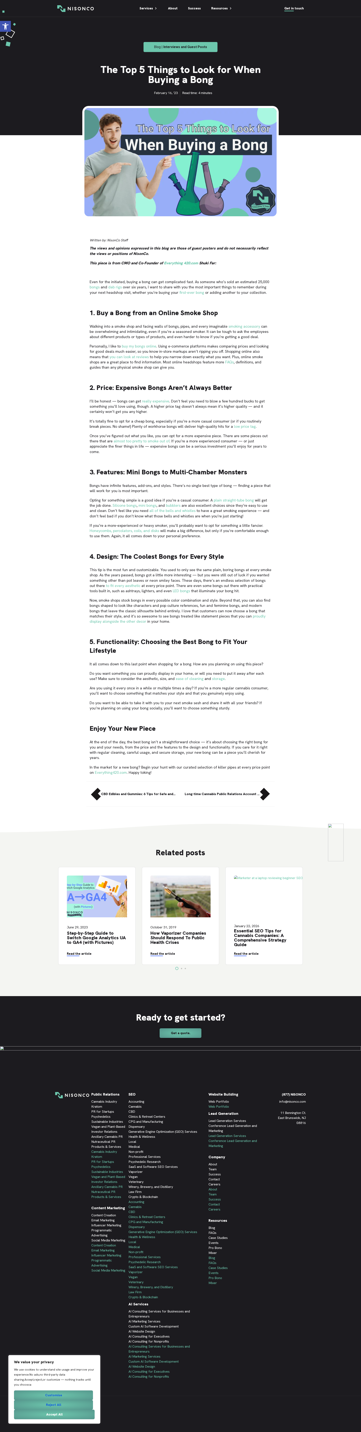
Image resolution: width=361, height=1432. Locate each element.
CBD (131, 1111)
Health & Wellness (141, 1136)
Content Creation (103, 1215)
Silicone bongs (125, 505)
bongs (95, 287)
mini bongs (147, 505)
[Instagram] (304, 1138)
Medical (134, 1146)
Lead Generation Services (227, 1121)
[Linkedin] (279, 1138)
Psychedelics (101, 1116)
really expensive (155, 401)
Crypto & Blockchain (143, 1197)
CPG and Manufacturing (145, 1121)
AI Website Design (141, 1331)
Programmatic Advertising (101, 1232)
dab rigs (115, 287)
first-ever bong (191, 292)
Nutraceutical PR (103, 1141)
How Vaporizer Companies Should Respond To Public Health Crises (178, 937)
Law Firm (135, 1192)
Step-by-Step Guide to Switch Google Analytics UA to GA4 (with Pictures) (96, 937)
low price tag (245, 426)
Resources (219, 8)
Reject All (53, 1405)
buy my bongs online (139, 346)
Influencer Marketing (106, 1225)
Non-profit (135, 1151)
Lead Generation (223, 1113)
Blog (211, 1228)
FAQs (229, 362)
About (173, 8)
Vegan (133, 1177)
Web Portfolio (218, 1101)
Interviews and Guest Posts (185, 47)
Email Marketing (103, 1220)
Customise (53, 1395)
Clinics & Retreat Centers (146, 1116)
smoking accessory (244, 326)
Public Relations (105, 1094)
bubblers (173, 505)
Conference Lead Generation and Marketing (232, 1128)
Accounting (136, 1101)
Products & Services (106, 1146)
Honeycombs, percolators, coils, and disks (124, 530)
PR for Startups (102, 1111)
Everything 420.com (181, 263)
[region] (54, 1389)
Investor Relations (104, 1131)
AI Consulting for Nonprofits (148, 1341)
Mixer (212, 1253)
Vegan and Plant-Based (108, 1126)
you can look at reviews (129, 356)
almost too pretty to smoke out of (141, 441)
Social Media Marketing (108, 1240)
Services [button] (146, 8)
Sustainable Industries (107, 1121)
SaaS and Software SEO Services (153, 1167)
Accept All (54, 1414)
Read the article (79, 954)
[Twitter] (291, 1138)
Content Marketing (108, 1207)
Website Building (223, 1094)
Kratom (96, 1106)
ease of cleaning (189, 678)
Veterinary (136, 1182)
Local (132, 1141)
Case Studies (218, 1238)
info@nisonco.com (292, 1101)
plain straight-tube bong (234, 500)
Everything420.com (111, 772)
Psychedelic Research (144, 1162)
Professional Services (144, 1157)
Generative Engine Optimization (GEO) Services (162, 1131)
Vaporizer (135, 1172)
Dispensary (136, 1126)
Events (213, 1243)
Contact (214, 1179)
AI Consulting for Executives (149, 1336)
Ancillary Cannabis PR (107, 1136)
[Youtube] (297, 1138)
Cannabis (135, 1106)
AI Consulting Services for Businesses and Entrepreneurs (159, 1314)
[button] (5, 26)
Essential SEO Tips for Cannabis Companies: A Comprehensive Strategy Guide (260, 938)
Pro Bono (215, 1248)
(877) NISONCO (294, 1094)
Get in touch (294, 8)
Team (212, 1169)
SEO (132, 1094)
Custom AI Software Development (153, 1326)
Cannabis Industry (104, 1101)
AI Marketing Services (144, 1321)
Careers (214, 1184)
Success (194, 8)
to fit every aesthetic (123, 585)
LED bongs (181, 590)
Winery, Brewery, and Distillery (150, 1187)
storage (218, 678)
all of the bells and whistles (172, 510)
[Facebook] (285, 1138)
